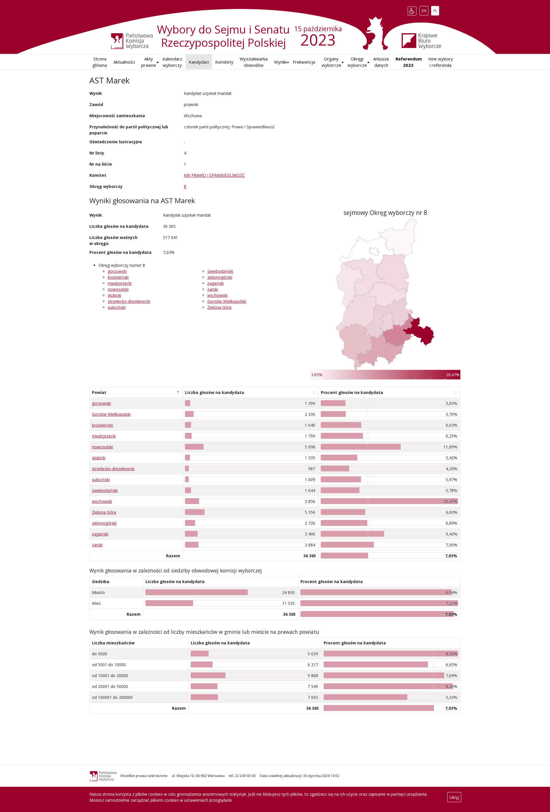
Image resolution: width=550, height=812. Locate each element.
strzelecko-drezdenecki (129, 301)
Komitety (224, 62)
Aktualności (124, 62)
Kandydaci (199, 62)
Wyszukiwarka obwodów (254, 62)
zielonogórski (219, 277)
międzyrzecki (119, 283)
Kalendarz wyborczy (172, 62)
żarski (212, 289)
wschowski (217, 295)
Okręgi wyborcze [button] (357, 62)
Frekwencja (304, 62)
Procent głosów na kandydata (352, 392)
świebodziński (220, 271)
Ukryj (454, 797)
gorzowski (117, 271)
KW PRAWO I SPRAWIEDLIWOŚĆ (214, 175)
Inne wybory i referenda (440, 62)
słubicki (114, 295)
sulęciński (116, 307)
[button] (280, 62)
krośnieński (118, 277)
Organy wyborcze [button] (331, 62)
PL (436, 9)
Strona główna (100, 62)
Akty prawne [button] (148, 62)
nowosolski (118, 289)
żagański (215, 283)
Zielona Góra (219, 307)
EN (424, 9)
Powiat (99, 392)
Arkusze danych (381, 62)
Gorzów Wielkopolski (226, 301)
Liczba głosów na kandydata (214, 392)
